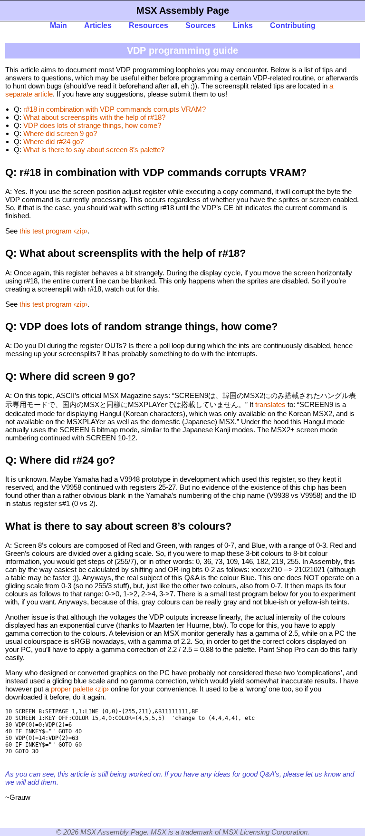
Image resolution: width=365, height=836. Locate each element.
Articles (98, 25)
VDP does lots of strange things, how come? (92, 125)
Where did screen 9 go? (60, 133)
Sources (200, 25)
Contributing (293, 25)
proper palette (72, 689)
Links (243, 25)
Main (58, 25)
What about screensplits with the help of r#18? (94, 117)
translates (270, 404)
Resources (148, 25)
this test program (45, 231)
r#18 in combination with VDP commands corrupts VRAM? (114, 109)
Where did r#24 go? (53, 141)
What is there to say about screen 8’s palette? (93, 150)
